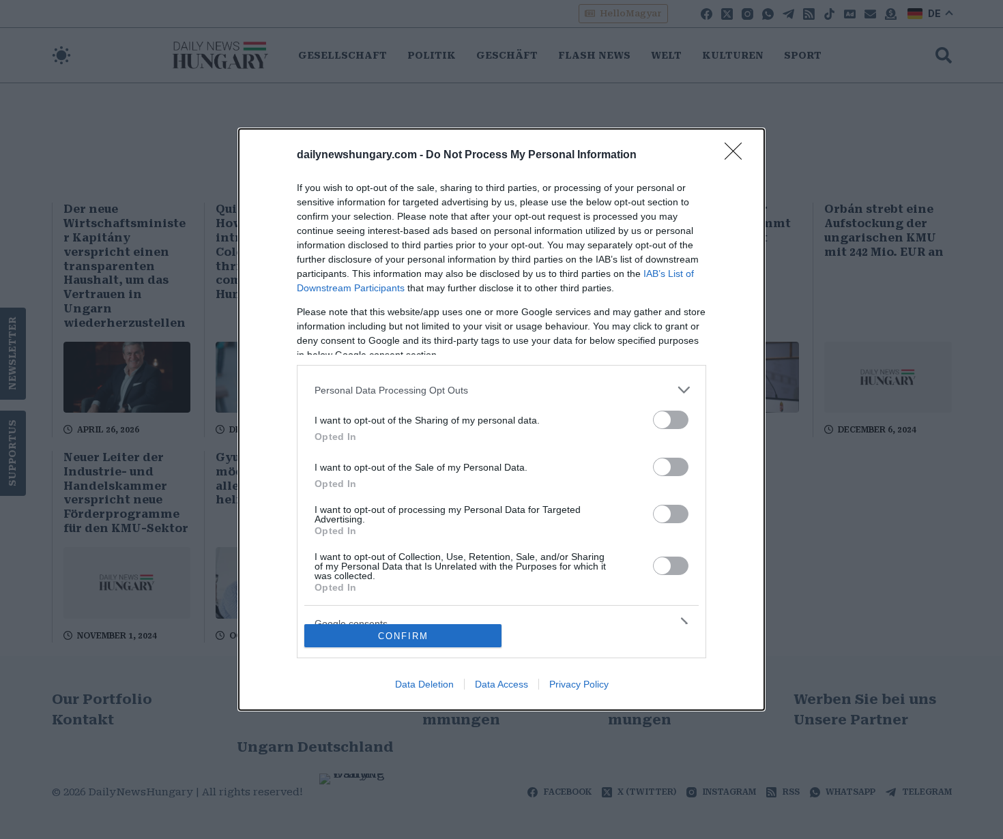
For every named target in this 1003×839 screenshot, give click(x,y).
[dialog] (501, 419)
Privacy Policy (579, 684)
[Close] (738, 155)
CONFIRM (403, 636)
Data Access (501, 684)
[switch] (670, 420)
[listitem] (501, 390)
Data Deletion (424, 684)
